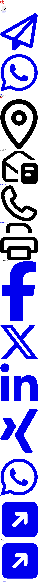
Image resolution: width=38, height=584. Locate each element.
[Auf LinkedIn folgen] (19, 405)
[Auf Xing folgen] (19, 455)
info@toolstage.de (3, 184)
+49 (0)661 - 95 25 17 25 (4, 222)
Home (3, 5)
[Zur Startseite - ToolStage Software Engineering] (12, 4)
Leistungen (4, 6)
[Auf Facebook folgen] (19, 320)
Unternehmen (4, 11)
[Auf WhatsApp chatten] (19, 498)
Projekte (3, 12)
